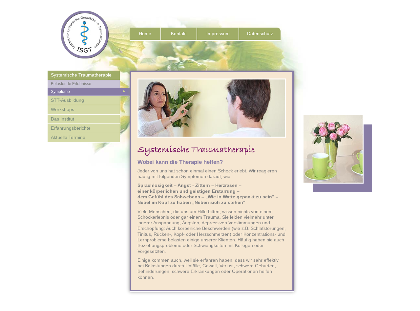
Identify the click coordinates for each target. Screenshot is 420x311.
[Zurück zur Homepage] (78, 67)
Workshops (62, 109)
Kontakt (179, 33)
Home (145, 33)
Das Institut (62, 119)
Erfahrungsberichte (71, 128)
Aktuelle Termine (68, 137)
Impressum (218, 33)
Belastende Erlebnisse (71, 83)
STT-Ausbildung (67, 100)
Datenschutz (260, 33)
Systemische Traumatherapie (81, 75)
